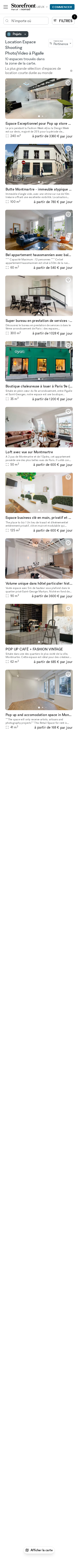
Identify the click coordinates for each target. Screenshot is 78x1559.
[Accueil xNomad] (23, 7)
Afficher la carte (42, 1550)
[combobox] (60, 43)
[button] (39, 116)
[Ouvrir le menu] (6, 7)
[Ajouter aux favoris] (68, 83)
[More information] (71, 70)
